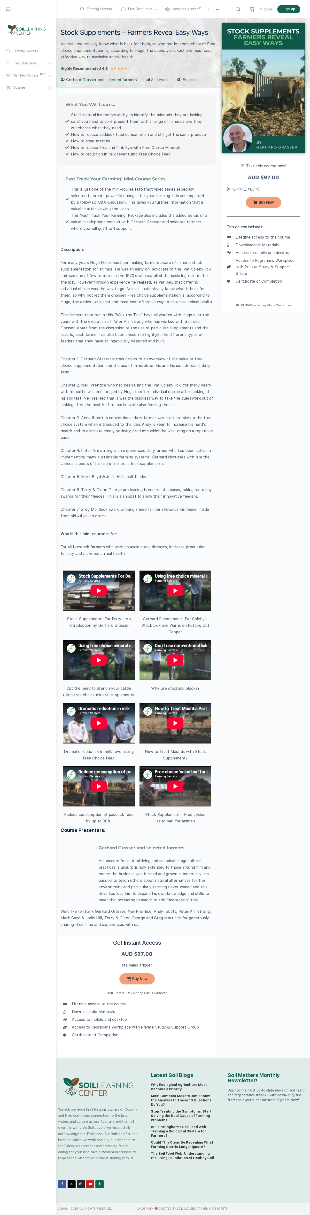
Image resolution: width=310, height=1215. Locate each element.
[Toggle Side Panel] (8, 9)
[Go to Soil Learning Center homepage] (26, 29)
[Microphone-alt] (99, 1184)
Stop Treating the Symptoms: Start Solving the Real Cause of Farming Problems (181, 1115)
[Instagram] (81, 1184)
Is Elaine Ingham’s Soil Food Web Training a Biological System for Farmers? (178, 1131)
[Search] (238, 9)
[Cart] (252, 9)
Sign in (266, 9)
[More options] (217, 9)
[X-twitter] (72, 1184)
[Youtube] (90, 1184)
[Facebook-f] (62, 1184)
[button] (263, 202)
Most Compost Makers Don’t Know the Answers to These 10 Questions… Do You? (182, 1100)
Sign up (288, 9)
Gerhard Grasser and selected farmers (142, 848)
